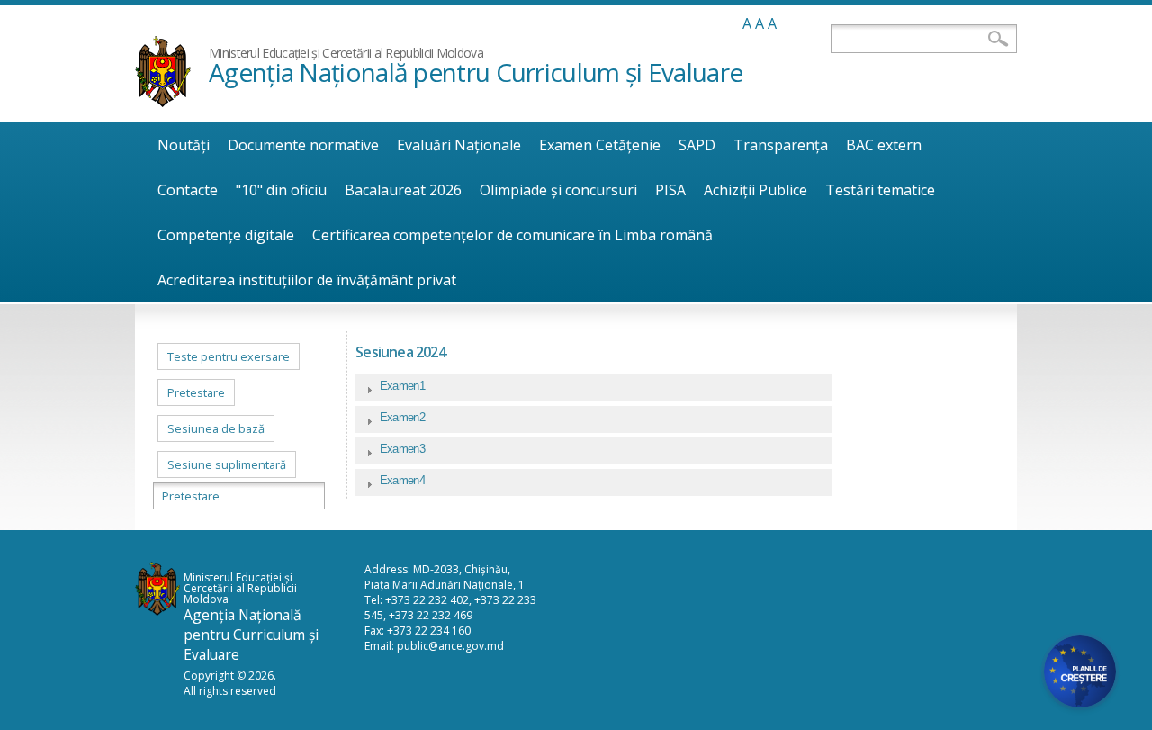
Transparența (781, 145)
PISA (670, 190)
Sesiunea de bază (216, 428)
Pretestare (196, 392)
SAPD (697, 145)
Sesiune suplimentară (226, 464)
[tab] (594, 390)
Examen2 (402, 417)
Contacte (188, 190)
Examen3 (402, 448)
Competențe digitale (226, 235)
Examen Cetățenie (600, 145)
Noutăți (184, 145)
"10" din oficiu (281, 190)
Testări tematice (880, 190)
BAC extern (884, 145)
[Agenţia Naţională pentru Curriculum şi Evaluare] (163, 102)
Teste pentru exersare (228, 356)
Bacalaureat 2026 (403, 190)
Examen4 (402, 480)
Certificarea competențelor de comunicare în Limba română (512, 235)
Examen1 (402, 385)
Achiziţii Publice (755, 190)
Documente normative (303, 145)
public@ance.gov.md (450, 645)
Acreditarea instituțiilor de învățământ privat (307, 280)
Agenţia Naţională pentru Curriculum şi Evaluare (475, 72)
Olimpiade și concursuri (558, 190)
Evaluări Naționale (459, 145)
